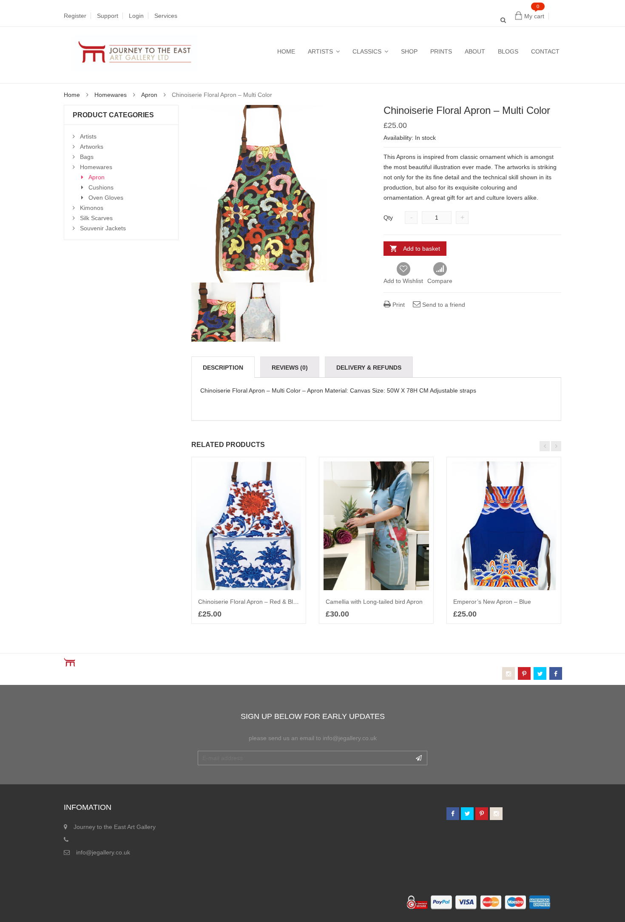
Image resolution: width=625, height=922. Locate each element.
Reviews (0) (290, 367)
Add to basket (421, 248)
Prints (441, 51)
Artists (320, 51)
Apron (149, 94)
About (475, 51)
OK (419, 758)
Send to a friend (442, 304)
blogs (508, 51)
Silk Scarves (96, 218)
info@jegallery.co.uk (103, 852)
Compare (439, 269)
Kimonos (91, 207)
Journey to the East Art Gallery (115, 826)
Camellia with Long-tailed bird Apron (374, 601)
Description (223, 367)
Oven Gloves (105, 197)
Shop (409, 51)
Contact (545, 51)
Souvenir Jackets (103, 228)
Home (286, 51)
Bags (87, 156)
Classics (366, 51)
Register (75, 15)
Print (398, 304)
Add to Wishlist (403, 280)
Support (107, 15)
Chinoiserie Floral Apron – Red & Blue (249, 601)
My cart (534, 16)
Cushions (101, 187)
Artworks (91, 146)
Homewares (110, 94)
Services (165, 15)
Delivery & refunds (368, 367)
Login (136, 15)
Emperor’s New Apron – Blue (492, 601)
